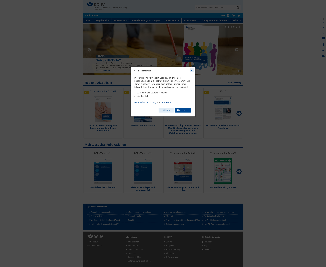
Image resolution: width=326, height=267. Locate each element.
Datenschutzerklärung (145, 102)
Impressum (166, 102)
